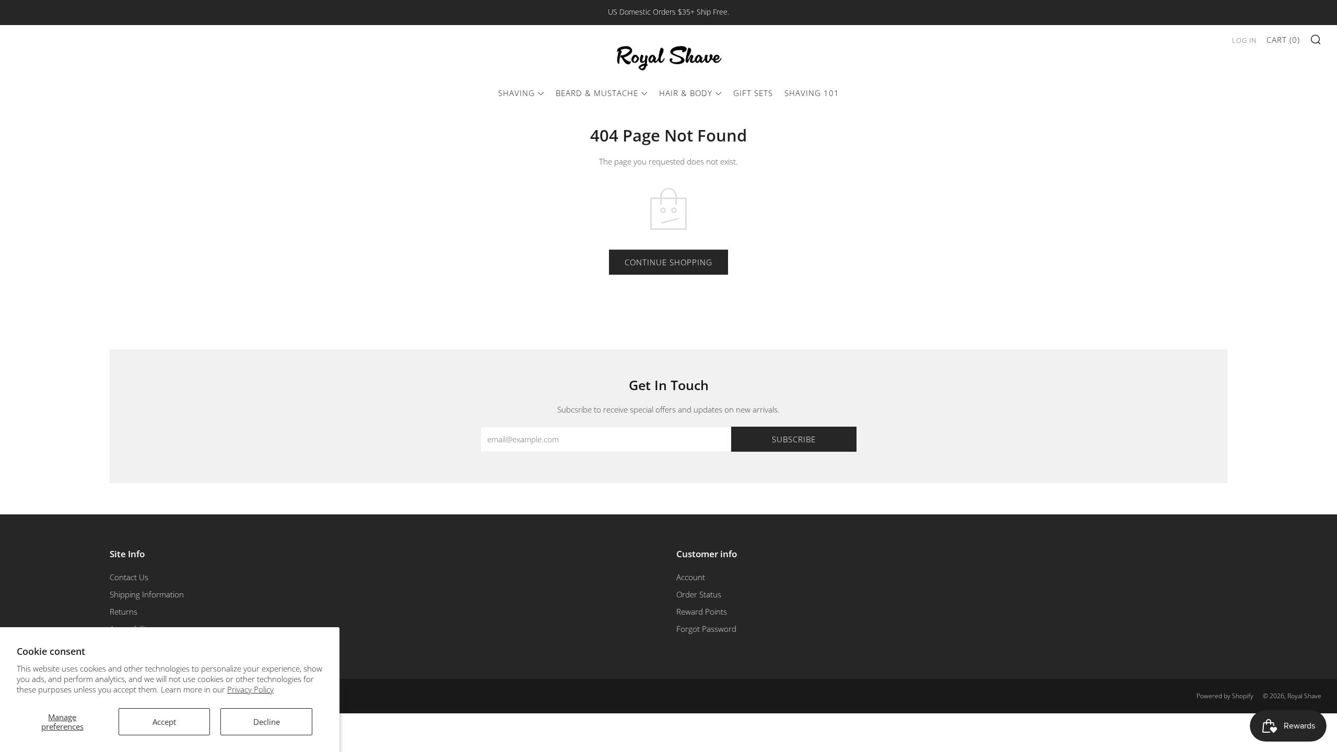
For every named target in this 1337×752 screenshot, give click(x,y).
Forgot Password (706, 629)
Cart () (1283, 39)
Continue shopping (668, 262)
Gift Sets (753, 93)
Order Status (698, 594)
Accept (164, 721)
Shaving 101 (811, 93)
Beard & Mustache (597, 93)
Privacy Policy (250, 689)
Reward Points (701, 611)
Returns (123, 611)
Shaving (516, 93)
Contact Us (129, 577)
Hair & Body (685, 93)
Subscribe (794, 439)
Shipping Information (147, 594)
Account (690, 577)
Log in (1244, 40)
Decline (266, 721)
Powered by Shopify (1225, 695)
